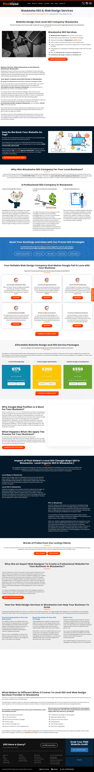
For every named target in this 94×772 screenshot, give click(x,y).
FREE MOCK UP (29, 732)
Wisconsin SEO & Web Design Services (38, 14)
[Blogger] (86, 762)
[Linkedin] (81, 762)
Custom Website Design (56, 755)
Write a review (53, 553)
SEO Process (39, 254)
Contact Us (20, 384)
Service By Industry (55, 763)
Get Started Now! (79, 750)
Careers (5, 758)
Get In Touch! (45, 769)
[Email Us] (90, 3)
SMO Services (37, 762)
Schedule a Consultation (23, 254)
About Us (5, 755)
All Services (37, 755)
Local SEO (18, 412)
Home (24, 14)
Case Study (62, 254)
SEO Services (37, 757)
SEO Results (50, 254)
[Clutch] (83, 762)
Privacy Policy (6, 762)
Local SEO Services (39, 758)
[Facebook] (72, 762)
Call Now (55, 769)
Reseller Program (23, 760)
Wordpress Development (56, 760)
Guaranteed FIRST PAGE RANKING (13, 447)
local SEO (75, 40)
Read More (16, 297)
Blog (4, 757)
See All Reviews (40, 553)
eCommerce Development (53, 758)
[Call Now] (83, 3)
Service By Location (55, 761)
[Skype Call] (87, 3)
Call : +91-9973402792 (68, 769)
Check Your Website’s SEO (57, 59)
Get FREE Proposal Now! (49, 745)
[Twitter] (75, 762)
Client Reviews (74, 254)
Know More (12, 384)
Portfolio (21, 755)
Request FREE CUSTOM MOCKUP (13, 597)
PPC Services (37, 760)
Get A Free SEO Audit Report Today (14, 157)
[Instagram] (78, 762)
